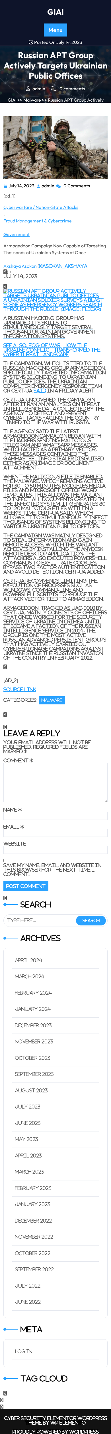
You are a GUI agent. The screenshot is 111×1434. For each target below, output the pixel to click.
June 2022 (28, 1302)
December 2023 (33, 1025)
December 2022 (33, 1221)
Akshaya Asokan (20, 266)
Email (13, 826)
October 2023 (32, 1058)
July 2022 (27, 1286)
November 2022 (34, 1237)
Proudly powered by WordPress (56, 1431)
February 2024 (33, 993)
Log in (23, 1351)
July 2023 (27, 1107)
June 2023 (28, 1123)
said (40, 390)
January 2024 (33, 1009)
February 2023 (33, 1188)
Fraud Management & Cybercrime (37, 221)
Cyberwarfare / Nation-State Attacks (40, 207)
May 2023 (26, 1139)
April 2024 (28, 960)
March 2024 (29, 976)
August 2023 (31, 1090)
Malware (32, 100)
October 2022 (32, 1253)
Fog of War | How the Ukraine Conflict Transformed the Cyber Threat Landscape (51, 350)
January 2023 (32, 1204)
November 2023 (34, 1041)
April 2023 (28, 1156)
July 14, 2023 (22, 186)
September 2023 (34, 1074)
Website (14, 843)
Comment (18, 760)
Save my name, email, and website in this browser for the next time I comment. (52, 869)
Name (12, 809)
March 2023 (29, 1172)
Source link (19, 689)
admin (48, 186)
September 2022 (34, 1269)
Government (16, 234)
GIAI (55, 12)
